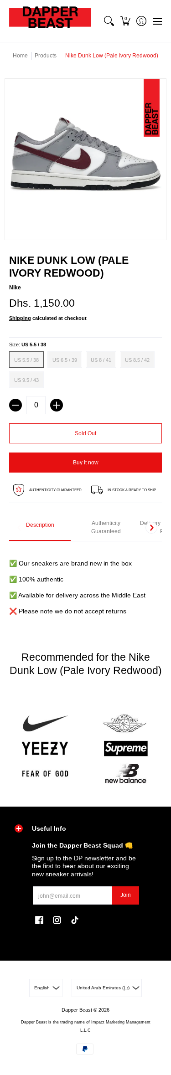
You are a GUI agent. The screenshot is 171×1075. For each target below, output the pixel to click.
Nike (15, 287)
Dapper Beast (77, 1010)
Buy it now (85, 462)
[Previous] (19, 527)
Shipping (20, 318)
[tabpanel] (85, 582)
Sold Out (85, 433)
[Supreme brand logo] (126, 748)
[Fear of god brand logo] (45, 773)
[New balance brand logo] (126, 773)
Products (46, 55)
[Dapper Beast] (50, 21)
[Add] (56, 405)
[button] (125, 21)
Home (20, 55)
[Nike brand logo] (45, 723)
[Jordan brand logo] (126, 723)
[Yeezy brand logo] (45, 748)
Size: (27, 344)
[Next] (151, 527)
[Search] (109, 21)
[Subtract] (15, 405)
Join (125, 895)
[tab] (40, 528)
